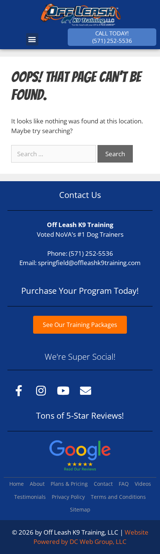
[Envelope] (85, 391)
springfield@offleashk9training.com (89, 262)
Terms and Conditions (118, 496)
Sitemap (80, 509)
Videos (143, 483)
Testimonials (30, 496)
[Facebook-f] (18, 391)
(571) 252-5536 (91, 253)
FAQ (124, 483)
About (37, 483)
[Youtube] (63, 391)
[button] (32, 39)
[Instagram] (41, 391)
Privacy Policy (68, 496)
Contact (103, 483)
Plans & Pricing (69, 483)
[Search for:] (54, 153)
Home (16, 483)
